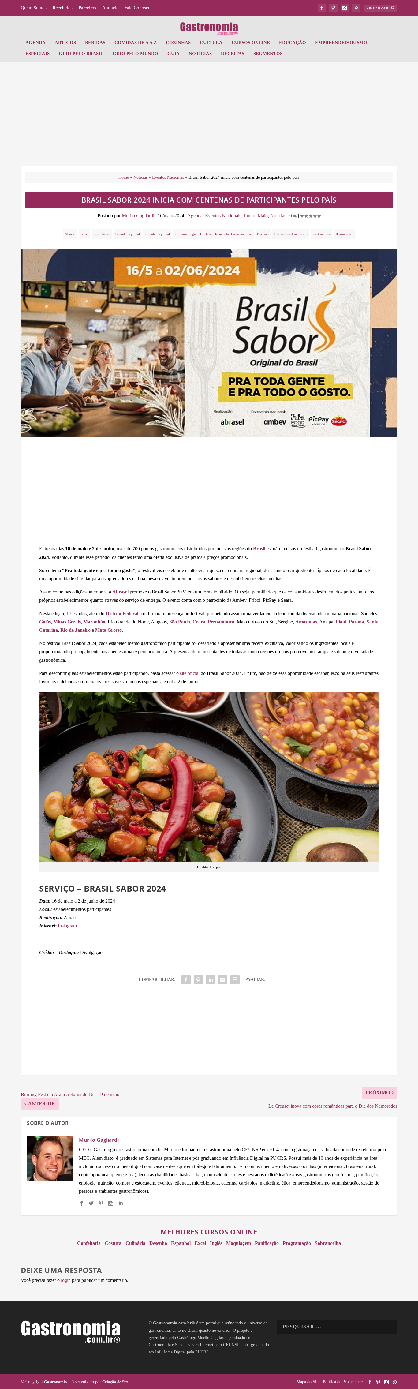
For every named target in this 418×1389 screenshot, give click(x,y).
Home (123, 177)
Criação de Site (115, 1382)
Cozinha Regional (157, 234)
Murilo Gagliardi (138, 215)
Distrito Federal (122, 613)
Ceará (198, 621)
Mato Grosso (108, 630)
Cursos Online (251, 42)
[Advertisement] (209, 117)
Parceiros (87, 7)
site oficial (190, 673)
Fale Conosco (138, 7)
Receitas (232, 53)
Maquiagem (238, 1243)
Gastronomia (322, 234)
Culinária (135, 1243)
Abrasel (70, 234)
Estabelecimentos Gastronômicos (229, 234)
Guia (173, 53)
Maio (263, 215)
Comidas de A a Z (135, 42)
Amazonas (306, 621)
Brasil (84, 234)
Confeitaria (89, 1243)
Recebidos (63, 7)
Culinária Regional (188, 234)
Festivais (263, 234)
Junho (249, 215)
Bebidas (95, 42)
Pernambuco (221, 621)
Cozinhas (178, 42)
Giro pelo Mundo (135, 53)
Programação (297, 1243)
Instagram (67, 925)
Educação (292, 42)
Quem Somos (34, 7)
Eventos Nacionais (168, 177)
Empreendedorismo (341, 42)
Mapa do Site (308, 1382)
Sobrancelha (328, 1243)
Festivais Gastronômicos (291, 234)
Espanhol (181, 1243)
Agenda (35, 42)
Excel (200, 1243)
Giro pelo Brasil (81, 53)
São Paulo (179, 621)
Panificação (267, 1243)
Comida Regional (127, 234)
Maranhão (94, 621)
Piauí (341, 621)
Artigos (65, 42)
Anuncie (110, 7)
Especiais (37, 53)
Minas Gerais (67, 621)
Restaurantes (344, 234)
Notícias (200, 53)
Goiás (45, 621)
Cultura (211, 42)
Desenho (158, 1243)
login (66, 1280)
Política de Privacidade (343, 1382)
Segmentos (267, 53)
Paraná (356, 621)
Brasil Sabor (101, 234)
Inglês (216, 1243)
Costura (113, 1243)
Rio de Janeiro (75, 630)
